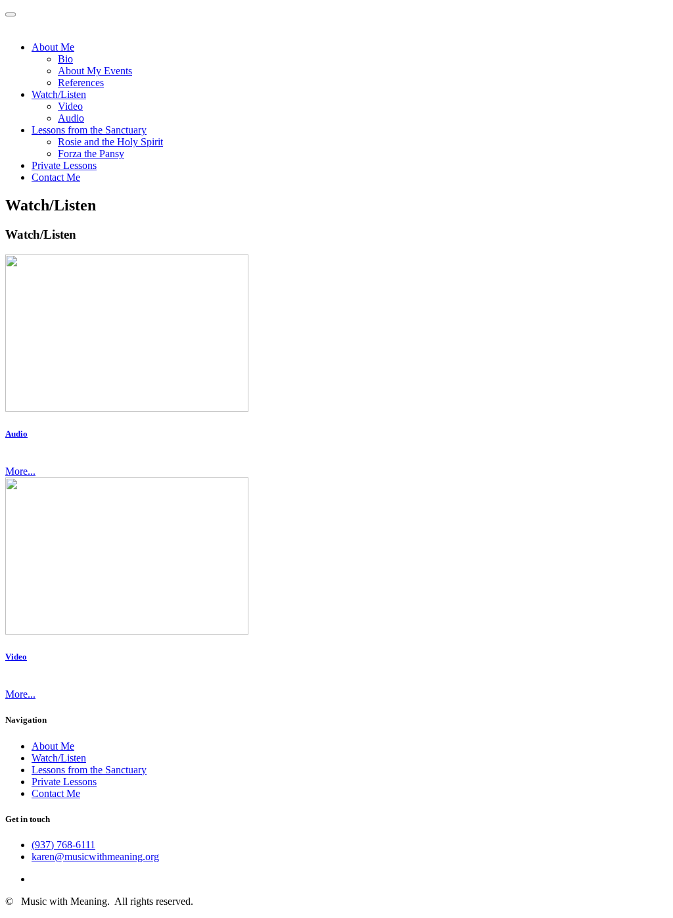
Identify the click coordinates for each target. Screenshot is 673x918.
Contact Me (56, 177)
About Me (53, 47)
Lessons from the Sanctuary (89, 129)
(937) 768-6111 (63, 844)
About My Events (95, 70)
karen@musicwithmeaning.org (95, 856)
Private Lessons (64, 165)
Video (70, 106)
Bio (65, 58)
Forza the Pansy (91, 153)
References (81, 82)
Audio (71, 118)
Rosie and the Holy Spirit (110, 141)
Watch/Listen (59, 94)
